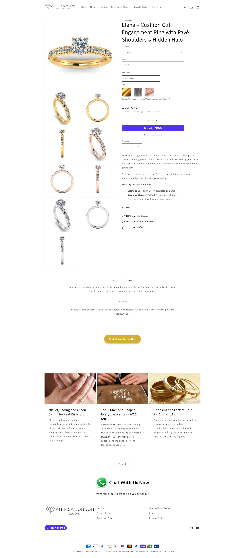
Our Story (101, 508)
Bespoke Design (104, 513)
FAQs (151, 513)
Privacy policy (110, 551)
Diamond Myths (156, 518)
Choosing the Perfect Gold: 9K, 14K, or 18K (173, 412)
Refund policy (170, 551)
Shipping (138, 112)
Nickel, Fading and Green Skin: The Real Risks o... (67, 412)
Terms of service (156, 551)
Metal (124, 59)
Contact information (125, 551)
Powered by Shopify (94, 551)
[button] (93, 7)
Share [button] (127, 207)
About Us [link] (122, 301)
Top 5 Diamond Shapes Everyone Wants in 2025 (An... (119, 414)
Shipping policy (142, 551)
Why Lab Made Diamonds (160, 508)
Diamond (125, 46)
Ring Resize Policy (105, 518)
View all (123, 464)
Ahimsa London (81, 551)
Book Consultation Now (122, 339)
